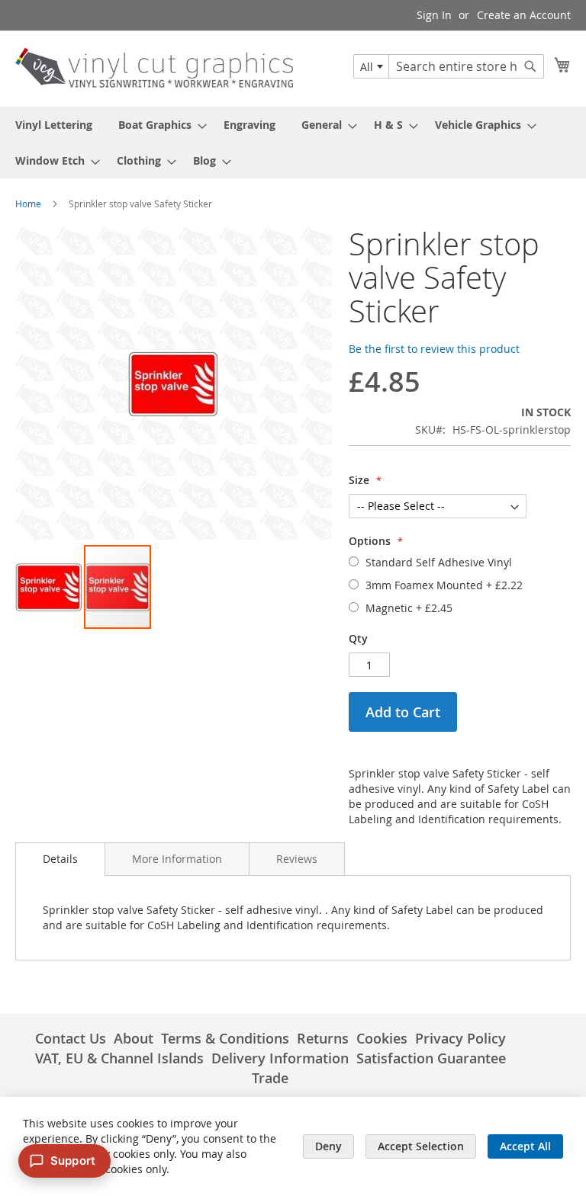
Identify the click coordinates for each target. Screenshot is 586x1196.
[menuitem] (53, 125)
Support (72, 1160)
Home (28, 203)
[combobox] (371, 66)
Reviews (296, 858)
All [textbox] (366, 66)
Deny (328, 1146)
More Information (177, 858)
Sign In (434, 15)
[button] (49, 586)
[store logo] (154, 68)
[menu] (293, 142)
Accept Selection (421, 1146)
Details (60, 858)
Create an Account (524, 15)
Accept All (525, 1146)
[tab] (60, 859)
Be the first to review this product (434, 348)
